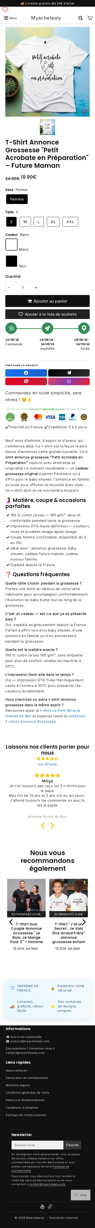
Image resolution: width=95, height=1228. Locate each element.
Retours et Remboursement (25, 1100)
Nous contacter (17, 1070)
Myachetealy (46, 18)
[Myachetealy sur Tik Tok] (50, 1207)
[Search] (81, 18)
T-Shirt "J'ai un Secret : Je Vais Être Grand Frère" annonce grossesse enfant (68, 933)
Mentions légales (18, 1085)
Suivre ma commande (26, 1037)
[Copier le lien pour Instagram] (69, 381)
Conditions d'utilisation (22, 1107)
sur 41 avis (47, 764)
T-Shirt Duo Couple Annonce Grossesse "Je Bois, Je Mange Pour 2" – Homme (26, 933)
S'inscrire (72, 1145)
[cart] (90, 18)
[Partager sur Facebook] (26, 373)
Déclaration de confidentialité (27, 1078)
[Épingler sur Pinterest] (26, 381)
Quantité (13, 276)
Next (84, 921)
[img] (47, 759)
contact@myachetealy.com (30, 1041)
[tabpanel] (47, 127)
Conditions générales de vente (27, 1092)
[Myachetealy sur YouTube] (42, 1207)
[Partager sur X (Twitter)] (69, 373)
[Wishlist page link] (5, 9)
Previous (10, 921)
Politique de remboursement (26, 1115)
